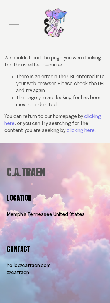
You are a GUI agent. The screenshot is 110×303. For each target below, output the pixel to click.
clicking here (81, 130)
